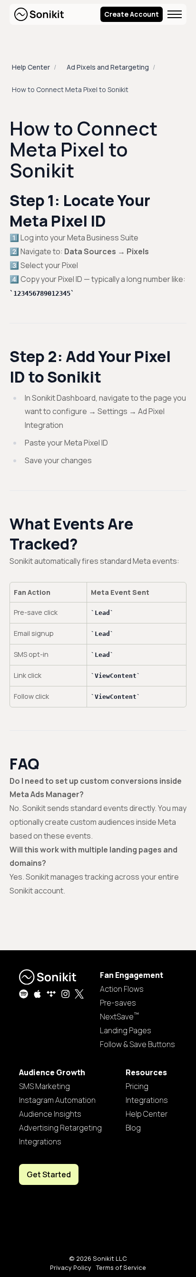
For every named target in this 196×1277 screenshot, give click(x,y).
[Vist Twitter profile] (79, 993)
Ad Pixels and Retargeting (108, 67)
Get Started (49, 1174)
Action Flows (122, 989)
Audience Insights (50, 1114)
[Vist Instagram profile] (65, 993)
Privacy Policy (70, 1267)
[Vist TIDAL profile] (51, 993)
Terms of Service (121, 1267)
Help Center (31, 67)
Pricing (137, 1086)
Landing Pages (125, 1030)
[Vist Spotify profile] (23, 993)
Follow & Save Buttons (137, 1044)
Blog (133, 1127)
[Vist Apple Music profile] (37, 993)
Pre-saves (118, 1002)
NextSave (119, 1016)
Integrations (40, 1141)
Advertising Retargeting (60, 1127)
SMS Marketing (44, 1086)
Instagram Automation (57, 1100)
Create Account (131, 14)
